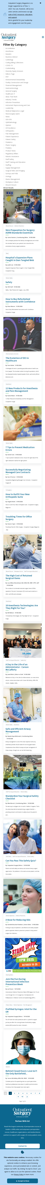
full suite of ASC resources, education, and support (20, 14)
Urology (8, 176)
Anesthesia (9, 51)
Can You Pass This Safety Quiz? (21, 860)
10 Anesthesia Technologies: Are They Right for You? (22, 607)
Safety (9, 282)
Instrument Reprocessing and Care (18, 105)
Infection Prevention (13, 102)
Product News (11, 151)
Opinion (8, 125)
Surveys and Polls (12, 173)
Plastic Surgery (11, 145)
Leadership (9, 108)
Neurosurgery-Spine (13, 114)
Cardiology (9, 60)
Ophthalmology (11, 122)
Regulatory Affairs (12, 154)
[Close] (40, 2)
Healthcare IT (10, 94)
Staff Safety (10, 159)
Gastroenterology (12, 88)
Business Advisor (12, 57)
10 (22, 1097)
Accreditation (10, 48)
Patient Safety (11, 139)
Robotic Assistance (12, 156)
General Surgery (11, 91)
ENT (7, 77)
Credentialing (10, 68)
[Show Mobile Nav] (43, 37)
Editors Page (10, 74)
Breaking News (9, 975)
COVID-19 (9, 65)
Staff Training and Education (15, 162)
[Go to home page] (9, 37)
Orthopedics (10, 131)
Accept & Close (23, 1181)
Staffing (8, 165)
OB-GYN (9, 119)
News (8, 117)
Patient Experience (12, 136)
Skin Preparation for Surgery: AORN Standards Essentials (20, 231)
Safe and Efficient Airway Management (18, 730)
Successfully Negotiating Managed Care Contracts (18, 471)
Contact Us (22, 1146)
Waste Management (13, 179)
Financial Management (14, 85)
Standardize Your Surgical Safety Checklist (22, 797)
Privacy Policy (18, 1174)
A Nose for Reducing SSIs (18, 919)
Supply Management (13, 168)
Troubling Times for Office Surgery (19, 518)
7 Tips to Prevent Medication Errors (20, 448)
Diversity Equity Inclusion (14, 71)
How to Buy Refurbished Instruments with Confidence (20, 300)
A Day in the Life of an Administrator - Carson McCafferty (17, 667)
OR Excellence (11, 128)
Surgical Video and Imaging (15, 171)
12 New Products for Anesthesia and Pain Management (22, 389)
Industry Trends (11, 99)
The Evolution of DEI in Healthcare (17, 359)
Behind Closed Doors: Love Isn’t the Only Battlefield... (21, 1072)
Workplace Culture (12, 182)
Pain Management (12, 134)
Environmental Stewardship (15, 80)
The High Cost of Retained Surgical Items (19, 577)
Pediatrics (9, 142)
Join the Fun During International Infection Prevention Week (17, 982)
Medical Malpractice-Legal (15, 111)
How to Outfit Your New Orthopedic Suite (18, 495)
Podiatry (8, 148)
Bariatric (8, 54)
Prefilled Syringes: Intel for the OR (21, 1010)
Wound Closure (11, 185)
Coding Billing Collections (14, 62)
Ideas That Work (11, 97)
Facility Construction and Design (17, 82)
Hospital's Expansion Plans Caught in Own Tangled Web (20, 259)
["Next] (27, 1096)
